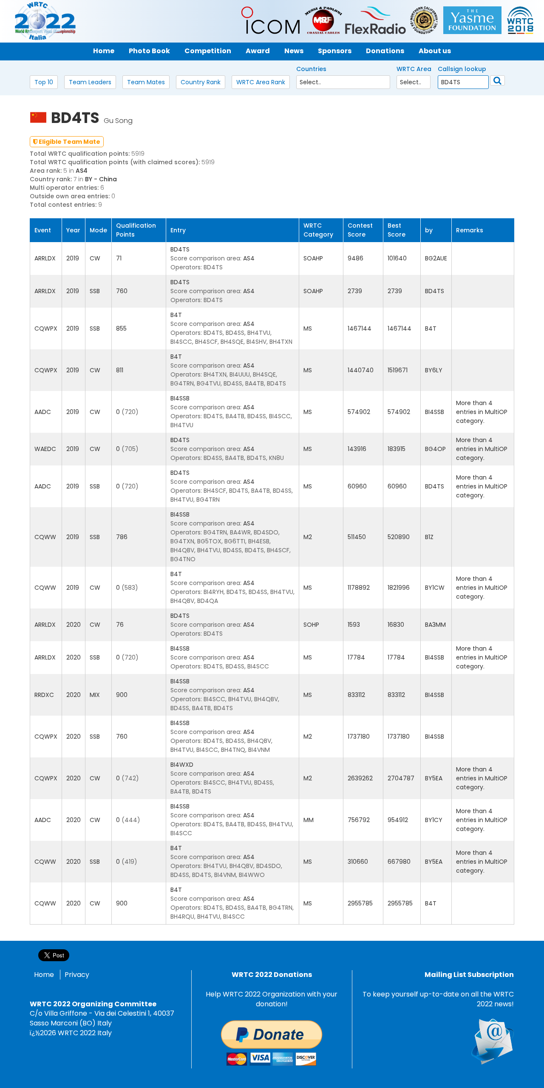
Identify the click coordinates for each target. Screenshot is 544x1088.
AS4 (82, 170)
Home (44, 974)
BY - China (101, 179)
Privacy (77, 974)
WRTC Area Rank (260, 82)
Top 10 (43, 82)
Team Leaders (90, 82)
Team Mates (146, 82)
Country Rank (201, 82)
